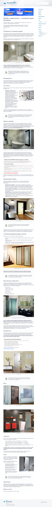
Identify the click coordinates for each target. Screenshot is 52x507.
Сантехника (41, 32)
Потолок (40, 25)
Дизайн (39, 14)
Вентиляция (40, 9)
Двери (39, 12)
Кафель (40, 21)
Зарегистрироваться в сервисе (9, 348)
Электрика (40, 35)
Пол (39, 20)
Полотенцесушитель (42, 23)
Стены (39, 29)
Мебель (39, 18)
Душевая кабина (41, 16)
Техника (40, 31)
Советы (39, 27)
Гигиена (39, 11)
